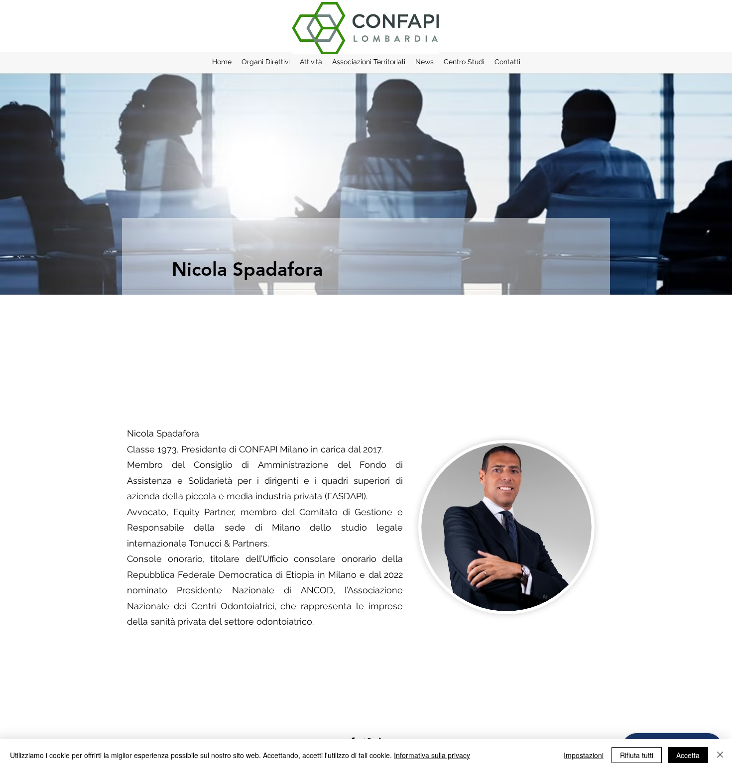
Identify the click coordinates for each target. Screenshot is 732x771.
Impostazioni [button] (584, 755)
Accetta (688, 755)
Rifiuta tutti (636, 755)
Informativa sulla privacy (432, 755)
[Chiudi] (720, 755)
